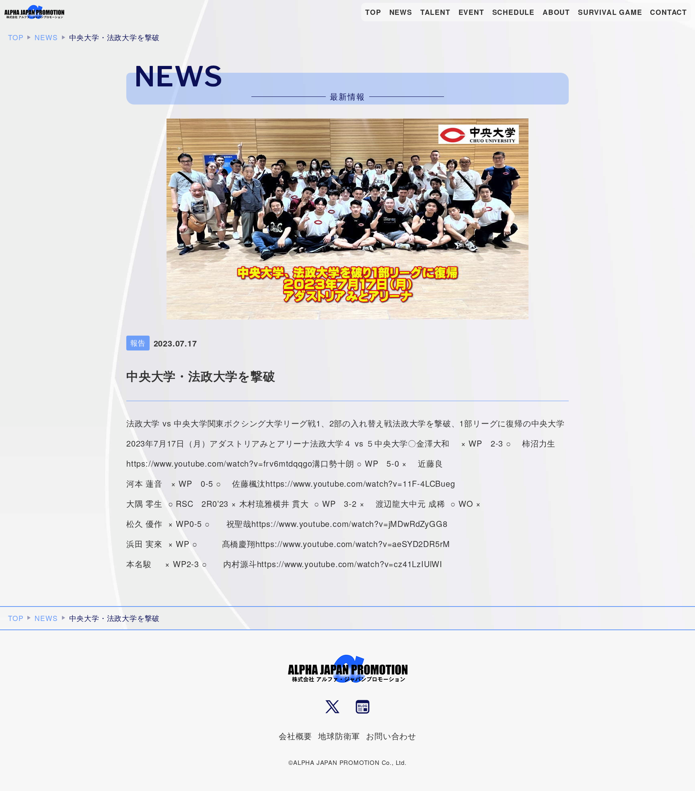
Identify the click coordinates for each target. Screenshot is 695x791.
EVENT (471, 12)
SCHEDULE (513, 12)
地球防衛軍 (339, 736)
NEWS (400, 12)
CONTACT (668, 12)
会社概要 (295, 736)
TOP (373, 12)
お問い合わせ (391, 736)
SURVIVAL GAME (610, 12)
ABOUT (556, 12)
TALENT (435, 12)
